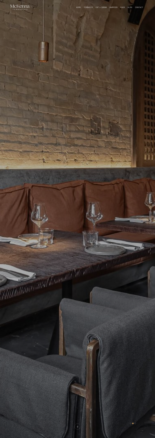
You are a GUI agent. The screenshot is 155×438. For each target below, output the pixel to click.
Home (78, 7)
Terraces (88, 7)
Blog (130, 7)
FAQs (122, 7)
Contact (139, 7)
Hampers (114, 7)
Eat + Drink (101, 7)
